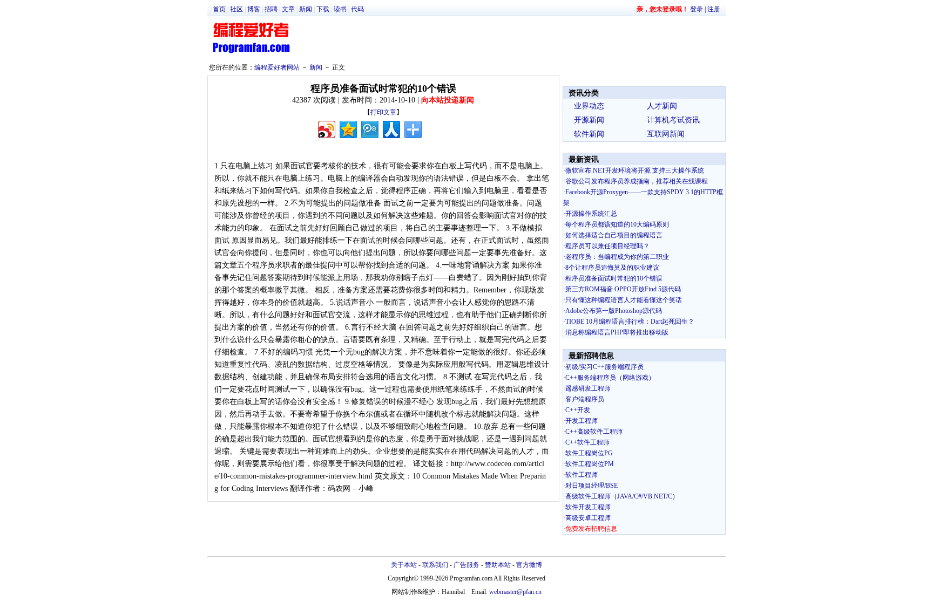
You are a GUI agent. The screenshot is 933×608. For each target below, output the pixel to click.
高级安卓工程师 (588, 518)
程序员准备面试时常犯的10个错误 (613, 278)
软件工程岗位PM (589, 464)
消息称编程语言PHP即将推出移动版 (616, 332)
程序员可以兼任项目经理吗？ (607, 246)
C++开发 (577, 410)
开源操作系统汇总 (591, 213)
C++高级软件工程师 (594, 431)
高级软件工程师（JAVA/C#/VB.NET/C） (622, 496)
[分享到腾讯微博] (369, 128)
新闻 (305, 9)
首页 (219, 9)
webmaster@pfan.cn (515, 592)
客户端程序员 (584, 399)
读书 (340, 9)
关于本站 (404, 565)
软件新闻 (589, 134)
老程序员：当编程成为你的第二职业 (617, 257)
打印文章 (383, 112)
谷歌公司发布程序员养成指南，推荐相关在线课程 (636, 181)
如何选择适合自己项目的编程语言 (613, 235)
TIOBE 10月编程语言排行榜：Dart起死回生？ (629, 321)
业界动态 (589, 106)
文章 (288, 9)
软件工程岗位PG (589, 453)
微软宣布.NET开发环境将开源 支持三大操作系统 (634, 170)
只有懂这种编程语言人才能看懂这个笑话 (623, 300)
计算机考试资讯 (673, 120)
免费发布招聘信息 (591, 528)
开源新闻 (589, 120)
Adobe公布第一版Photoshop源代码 (613, 311)
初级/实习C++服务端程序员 (604, 367)
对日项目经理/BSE (591, 485)
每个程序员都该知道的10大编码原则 (617, 224)
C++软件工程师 (587, 442)
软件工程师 (581, 475)
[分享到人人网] (391, 128)
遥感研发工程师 (588, 388)
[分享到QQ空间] (347, 128)
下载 (322, 9)
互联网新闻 (666, 134)
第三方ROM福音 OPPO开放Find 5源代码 (623, 289)
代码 (357, 9)
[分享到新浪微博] (326, 128)
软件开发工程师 (588, 507)
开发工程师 (581, 421)
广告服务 (466, 565)
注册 (713, 9)
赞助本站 (498, 565)
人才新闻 (662, 106)
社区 (236, 9)
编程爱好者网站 (277, 67)
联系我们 (435, 565)
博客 (253, 9)
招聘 (271, 9)
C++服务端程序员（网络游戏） (610, 377)
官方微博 (529, 565)
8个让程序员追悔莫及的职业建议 (612, 267)
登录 (696, 9)
